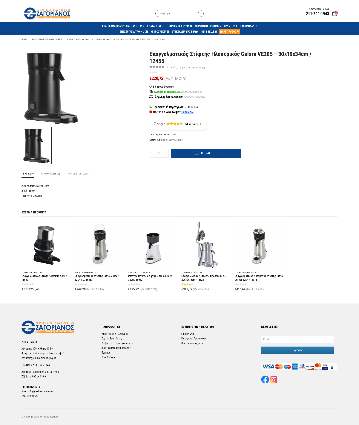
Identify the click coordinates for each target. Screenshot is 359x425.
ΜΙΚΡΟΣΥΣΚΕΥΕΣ (160, 31)
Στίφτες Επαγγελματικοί (172, 140)
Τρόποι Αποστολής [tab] (77, 173)
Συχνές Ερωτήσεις (112, 338)
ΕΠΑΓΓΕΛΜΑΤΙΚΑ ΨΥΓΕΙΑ (116, 26)
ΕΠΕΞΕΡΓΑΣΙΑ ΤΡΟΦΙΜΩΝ (134, 31)
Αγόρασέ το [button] (118, 227)
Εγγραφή (297, 350)
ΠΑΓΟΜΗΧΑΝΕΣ (248, 26)
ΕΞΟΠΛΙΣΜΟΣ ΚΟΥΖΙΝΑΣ (179, 26)
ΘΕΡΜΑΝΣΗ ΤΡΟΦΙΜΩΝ (208, 26)
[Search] (198, 13)
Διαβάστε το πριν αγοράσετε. (118, 343)
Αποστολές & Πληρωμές (115, 333)
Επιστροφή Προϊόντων (193, 338)
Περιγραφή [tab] (28, 173)
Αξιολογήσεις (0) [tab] (50, 173)
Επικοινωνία (187, 333)
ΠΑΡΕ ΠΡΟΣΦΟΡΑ (229, 31)
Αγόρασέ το (209, 153)
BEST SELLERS (209, 31)
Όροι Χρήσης (109, 357)
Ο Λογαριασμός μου (192, 343)
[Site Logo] (47, 13)
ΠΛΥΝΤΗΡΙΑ (230, 26)
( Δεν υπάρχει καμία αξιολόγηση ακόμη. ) (186, 67)
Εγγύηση (106, 352)
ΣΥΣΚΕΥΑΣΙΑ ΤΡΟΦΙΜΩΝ (185, 31)
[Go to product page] (46, 244)
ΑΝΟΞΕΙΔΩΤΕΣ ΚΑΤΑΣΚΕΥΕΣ (147, 26)
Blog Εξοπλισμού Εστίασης (116, 347)
